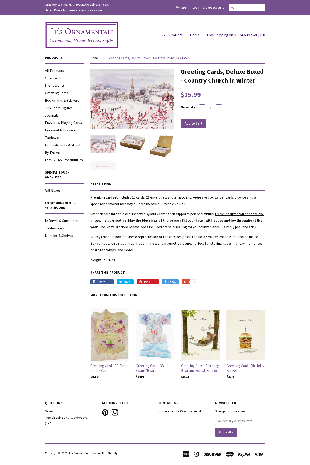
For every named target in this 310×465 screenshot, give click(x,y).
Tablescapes (54, 228)
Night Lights (55, 85)
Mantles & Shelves (59, 235)
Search (49, 411)
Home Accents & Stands (63, 145)
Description (100, 184)
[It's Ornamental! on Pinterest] (105, 412)
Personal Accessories (61, 130)
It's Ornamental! (79, 453)
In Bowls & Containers (62, 220)
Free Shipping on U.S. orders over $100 (236, 35)
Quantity (188, 107)
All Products (172, 35)
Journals (52, 115)
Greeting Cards (56, 93)
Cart (183, 8)
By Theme (53, 152)
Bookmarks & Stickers (62, 100)
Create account (213, 7)
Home (194, 35)
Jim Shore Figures (59, 108)
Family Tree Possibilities (64, 159)
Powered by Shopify (104, 453)
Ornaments (54, 78)
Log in (197, 7)
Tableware (53, 137)
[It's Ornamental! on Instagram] (114, 412)
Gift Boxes (52, 190)
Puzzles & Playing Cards (63, 122)
